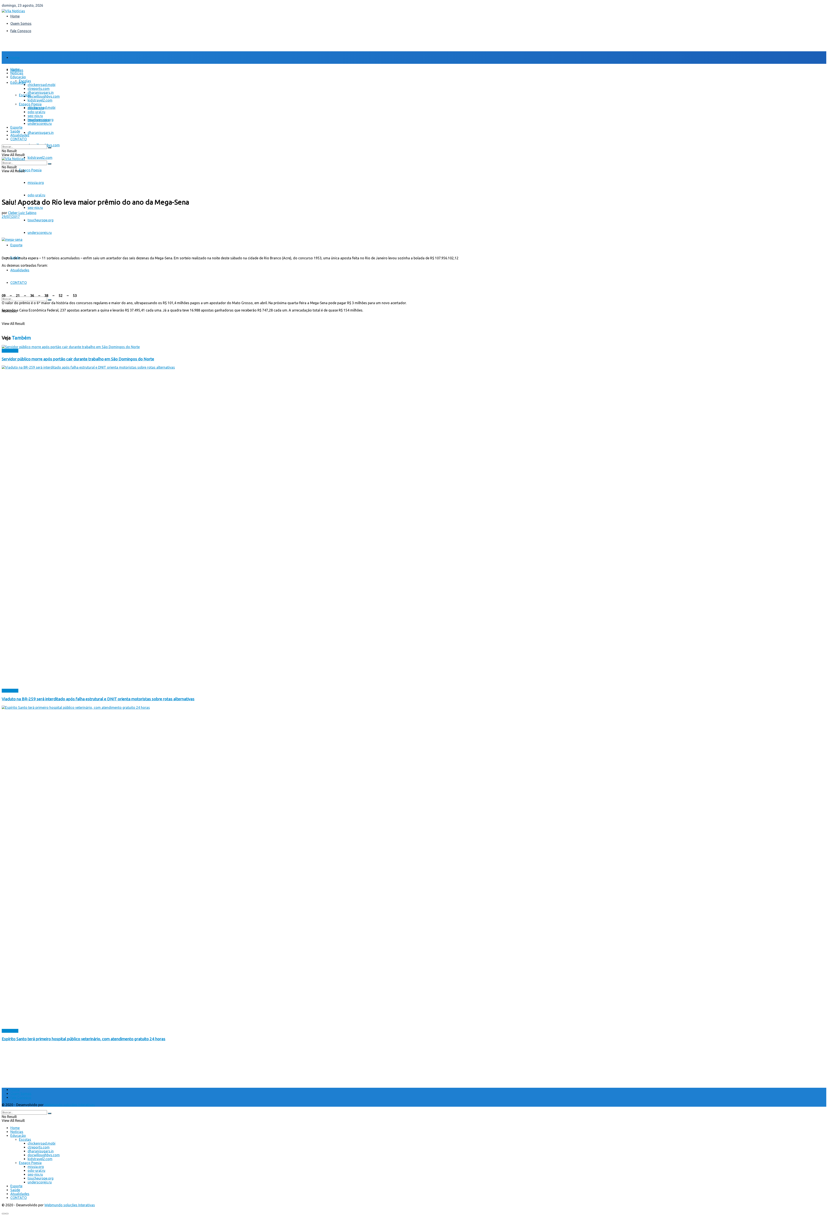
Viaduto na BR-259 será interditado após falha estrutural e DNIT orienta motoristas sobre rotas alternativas (98, 699)
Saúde (15, 131)
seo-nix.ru (35, 208)
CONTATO (18, 283)
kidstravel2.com (40, 158)
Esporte (16, 245)
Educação (18, 83)
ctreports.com (39, 89)
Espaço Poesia (30, 170)
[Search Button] (49, 299)
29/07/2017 (11, 217)
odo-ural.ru (36, 195)
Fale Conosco (20, 31)
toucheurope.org (40, 220)
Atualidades (19, 270)
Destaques (10, 351)
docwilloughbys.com (44, 96)
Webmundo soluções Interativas (69, 1105)
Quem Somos (20, 23)
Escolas (25, 81)
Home (15, 16)
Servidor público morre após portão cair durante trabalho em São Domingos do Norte (78, 359)
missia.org (36, 183)
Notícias (16, 73)
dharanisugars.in (41, 133)
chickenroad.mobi (41, 85)
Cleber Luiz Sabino (22, 213)
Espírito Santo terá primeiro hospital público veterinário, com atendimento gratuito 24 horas (83, 1039)
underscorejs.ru (40, 233)
